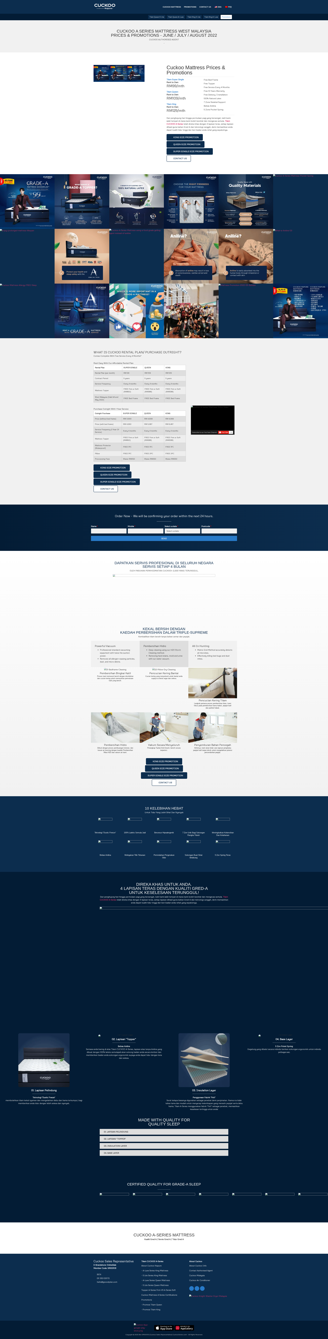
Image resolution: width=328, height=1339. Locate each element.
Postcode (205, 526)
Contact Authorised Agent (201, 1270)
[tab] (164, 1132)
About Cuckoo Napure (151, 1265)
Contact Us (205, 7)
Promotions (190, 7)
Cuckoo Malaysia (197, 1275)
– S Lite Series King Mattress (154, 1275)
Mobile (131, 526)
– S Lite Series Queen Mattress (155, 1285)
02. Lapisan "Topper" (115, 1139)
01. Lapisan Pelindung (116, 1132)
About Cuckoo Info (198, 1265)
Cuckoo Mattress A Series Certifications (159, 1295)
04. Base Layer (111, 1153)
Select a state (171, 526)
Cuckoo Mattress (172, 7)
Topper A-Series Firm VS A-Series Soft (158, 1290)
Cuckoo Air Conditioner (199, 1280)
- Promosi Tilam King (150, 1309)
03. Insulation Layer (115, 1146)
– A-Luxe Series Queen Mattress (155, 1280)
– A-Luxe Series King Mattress (154, 1270)
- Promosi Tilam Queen (151, 1304)
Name (93, 526)
